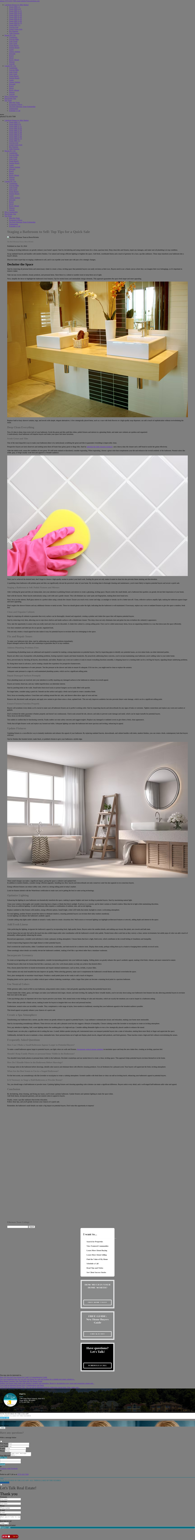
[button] (10, 1536)
